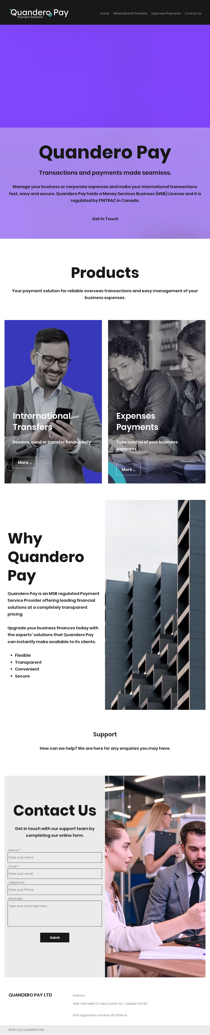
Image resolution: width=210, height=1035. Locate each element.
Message (16, 898)
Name (13, 850)
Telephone (17, 882)
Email (12, 866)
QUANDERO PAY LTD (30, 995)
